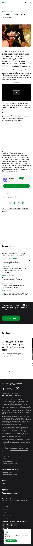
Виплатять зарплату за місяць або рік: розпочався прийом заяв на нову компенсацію (14, 270)
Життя (3, 283)
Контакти (4, 466)
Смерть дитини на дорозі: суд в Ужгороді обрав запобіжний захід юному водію (14, 346)
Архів (3, 483)
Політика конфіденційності (9, 474)
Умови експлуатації (7, 477)
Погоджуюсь (11, 540)
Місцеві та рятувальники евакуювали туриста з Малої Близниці (14, 286)
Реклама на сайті (7, 472)
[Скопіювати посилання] (22, 203)
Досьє (3, 485)
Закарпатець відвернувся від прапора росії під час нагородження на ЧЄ (16, 262)
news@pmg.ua (6, 512)
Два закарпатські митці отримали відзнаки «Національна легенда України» (16, 278)
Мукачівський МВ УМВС (14, 208)
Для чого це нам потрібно (10, 538)
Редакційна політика (7, 461)
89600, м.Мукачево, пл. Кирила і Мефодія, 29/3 (15, 500)
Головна (4, 7)
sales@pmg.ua (6, 518)
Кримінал (10, 7)
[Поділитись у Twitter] (18, 203)
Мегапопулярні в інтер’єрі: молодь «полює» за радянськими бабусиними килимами (16, 294)
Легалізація (25, 208)
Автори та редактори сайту (10, 463)
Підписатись (16, 186)
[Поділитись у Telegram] (14, 203)
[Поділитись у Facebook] (10, 203)
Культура (4, 275)
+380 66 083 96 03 (7, 506)
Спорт (3, 258)
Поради (3, 290)
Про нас (4, 458)
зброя (4, 208)
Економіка (4, 266)
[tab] (9, 371)
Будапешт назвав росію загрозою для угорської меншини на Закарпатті (14, 254)
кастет (4, 211)
